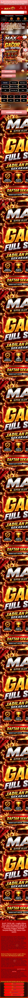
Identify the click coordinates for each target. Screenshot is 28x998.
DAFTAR (14, 989)
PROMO (14, 983)
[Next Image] (25, 50)
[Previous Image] (2, 50)
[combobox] (12, 12)
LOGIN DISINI (8, 76)
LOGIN (14, 986)
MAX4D (14, 971)
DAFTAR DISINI (8, 71)
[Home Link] (9, 8)
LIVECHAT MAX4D (14, 112)
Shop (2, 8)
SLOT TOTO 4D (21, 969)
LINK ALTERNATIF (14, 992)
